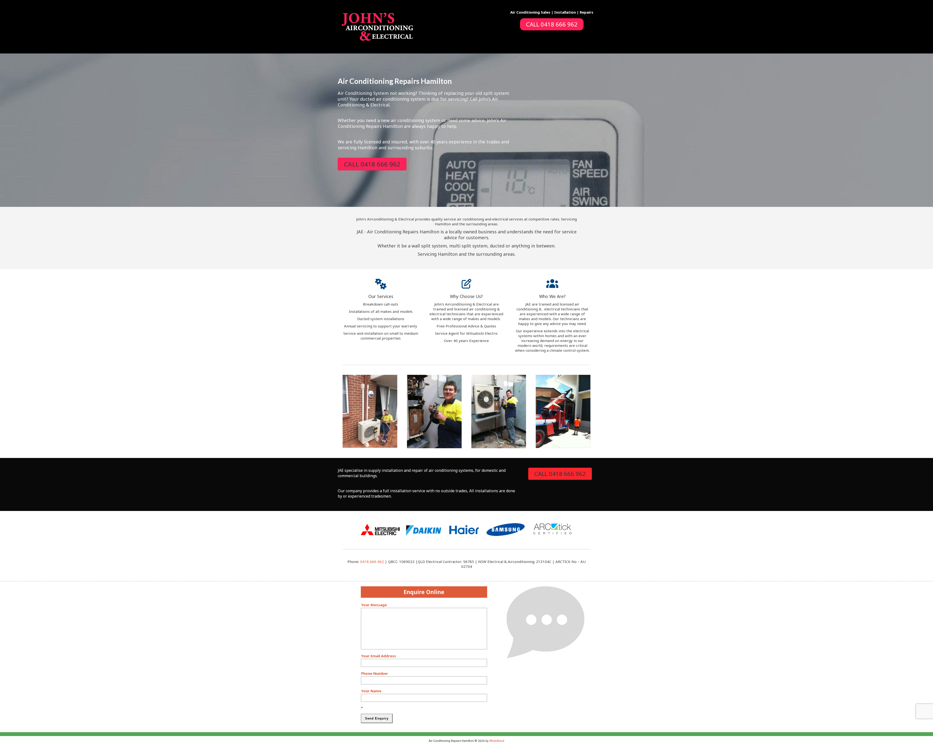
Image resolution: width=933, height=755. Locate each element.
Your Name (371, 690)
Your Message (374, 604)
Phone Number (374, 673)
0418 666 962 (372, 561)
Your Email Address (378, 655)
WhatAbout (496, 741)
